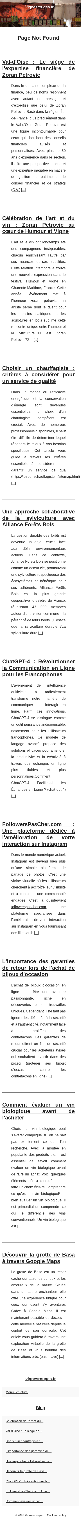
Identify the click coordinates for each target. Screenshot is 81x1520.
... (23, 190)
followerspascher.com (28, 907)
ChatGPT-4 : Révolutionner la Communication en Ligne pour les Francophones (38, 668)
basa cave (49, 1357)
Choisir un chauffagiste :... (24, 1441)
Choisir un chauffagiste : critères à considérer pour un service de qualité (38, 374)
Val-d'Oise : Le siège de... (24, 1431)
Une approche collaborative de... (29, 1461)
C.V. (15, 190)
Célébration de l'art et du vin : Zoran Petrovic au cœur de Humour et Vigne (38, 224)
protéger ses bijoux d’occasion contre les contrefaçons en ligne (38, 1069)
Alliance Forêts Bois (27, 561)
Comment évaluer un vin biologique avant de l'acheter (38, 1111)
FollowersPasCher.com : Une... (28, 1491)
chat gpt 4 (56, 789)
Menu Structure (17, 1392)
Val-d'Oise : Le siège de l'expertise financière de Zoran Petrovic (38, 68)
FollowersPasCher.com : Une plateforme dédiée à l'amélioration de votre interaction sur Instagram (38, 834)
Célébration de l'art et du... (24, 1421)
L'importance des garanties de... (29, 1451)
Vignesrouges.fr (35, 1515)
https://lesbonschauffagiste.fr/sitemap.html (45, 476)
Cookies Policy (57, 1515)
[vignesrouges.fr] (40, 13)
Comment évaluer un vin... (24, 1501)
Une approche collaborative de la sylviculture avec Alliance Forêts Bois (38, 518)
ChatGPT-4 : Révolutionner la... (28, 1481)
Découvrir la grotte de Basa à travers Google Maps (38, 1258)
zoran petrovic (43, 301)
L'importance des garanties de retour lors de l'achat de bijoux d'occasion (38, 967)
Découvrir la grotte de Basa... (26, 1471)
